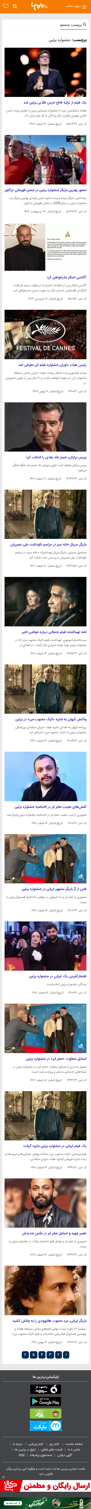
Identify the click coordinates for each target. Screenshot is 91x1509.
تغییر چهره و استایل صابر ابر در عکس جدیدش (54, 1233)
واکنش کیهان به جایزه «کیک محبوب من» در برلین (50, 719)
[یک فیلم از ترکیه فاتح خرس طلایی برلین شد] (45, 72)
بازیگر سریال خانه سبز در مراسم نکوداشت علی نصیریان (48, 544)
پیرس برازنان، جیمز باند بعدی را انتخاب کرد (56, 457)
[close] (3, 1477)
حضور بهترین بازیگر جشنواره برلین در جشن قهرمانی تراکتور (45, 190)
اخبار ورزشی (36, 1444)
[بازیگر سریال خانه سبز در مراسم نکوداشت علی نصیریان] (45, 514)
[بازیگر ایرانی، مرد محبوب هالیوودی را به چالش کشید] (45, 1290)
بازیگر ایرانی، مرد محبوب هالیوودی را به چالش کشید (49, 1321)
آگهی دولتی (64, 1455)
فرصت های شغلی (51, 1449)
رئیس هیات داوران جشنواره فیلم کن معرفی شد (52, 365)
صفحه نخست (74, 1444)
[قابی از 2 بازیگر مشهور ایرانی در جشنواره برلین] (45, 858)
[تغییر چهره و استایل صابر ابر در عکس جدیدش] (45, 1203)
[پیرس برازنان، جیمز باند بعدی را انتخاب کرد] (45, 427)
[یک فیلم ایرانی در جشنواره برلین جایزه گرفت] (45, 1115)
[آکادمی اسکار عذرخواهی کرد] (45, 247)
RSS (22, 1455)
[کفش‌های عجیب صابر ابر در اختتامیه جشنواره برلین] (45, 776)
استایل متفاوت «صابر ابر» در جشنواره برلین (56, 1059)
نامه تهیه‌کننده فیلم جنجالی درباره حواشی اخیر (54, 632)
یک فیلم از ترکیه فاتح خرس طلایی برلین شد (55, 103)
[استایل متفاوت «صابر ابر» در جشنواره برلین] (45, 1028)
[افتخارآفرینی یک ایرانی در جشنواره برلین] (45, 946)
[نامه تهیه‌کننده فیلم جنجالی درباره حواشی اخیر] (45, 601)
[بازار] (45, 1415)
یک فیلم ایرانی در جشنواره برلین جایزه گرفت (54, 1146)
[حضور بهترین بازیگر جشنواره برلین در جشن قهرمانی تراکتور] (45, 159)
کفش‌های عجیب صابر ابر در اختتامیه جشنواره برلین (50, 807)
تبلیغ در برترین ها (25, 1449)
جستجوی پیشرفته (41, 1455)
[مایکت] (45, 1427)
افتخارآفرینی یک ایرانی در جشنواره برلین (57, 976)
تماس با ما (74, 1449)
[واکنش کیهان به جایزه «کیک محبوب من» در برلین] (45, 689)
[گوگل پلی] (45, 1402)
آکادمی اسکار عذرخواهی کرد (66, 277)
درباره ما (18, 1444)
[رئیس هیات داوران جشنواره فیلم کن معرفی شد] (45, 334)
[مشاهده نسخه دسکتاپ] (6, 6)
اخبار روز (54, 1444)
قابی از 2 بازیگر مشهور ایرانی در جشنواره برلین (54, 889)
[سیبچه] (45, 1390)
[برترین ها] (39, 6)
